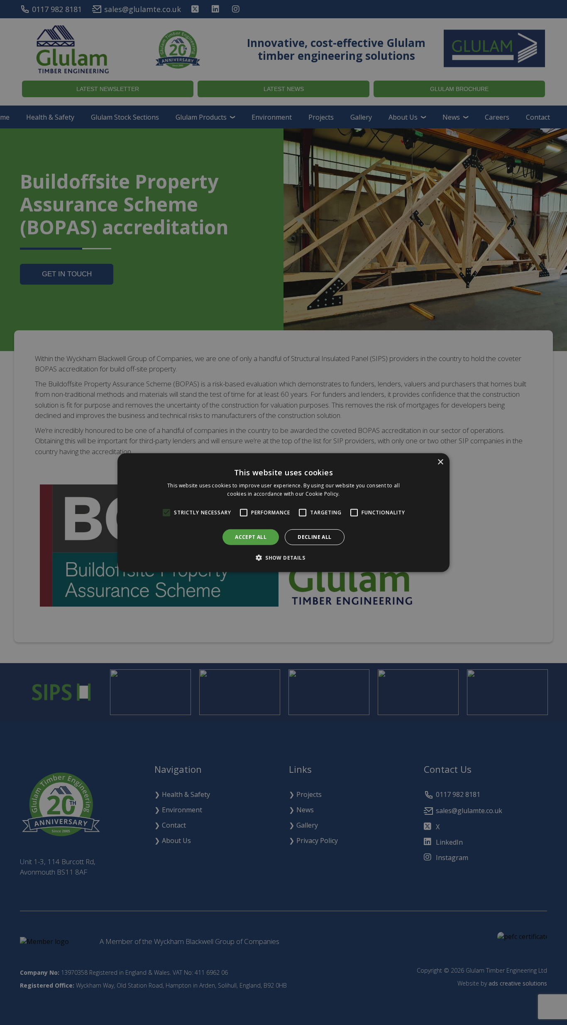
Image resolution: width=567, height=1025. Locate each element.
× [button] (440, 462)
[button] (283, 557)
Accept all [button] (250, 536)
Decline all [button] (314, 536)
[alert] (283, 512)
